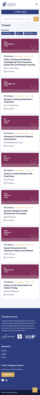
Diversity (4, 350)
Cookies (3, 354)
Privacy (3, 357)
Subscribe (8, 374)
